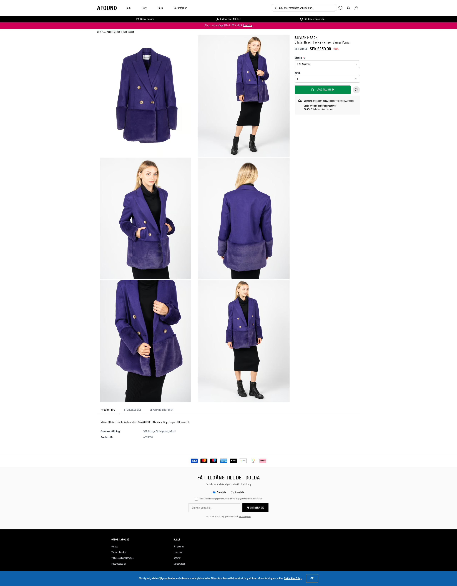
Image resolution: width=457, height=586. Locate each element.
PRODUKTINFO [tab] (108, 409)
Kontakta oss (179, 563)
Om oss (114, 546)
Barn (160, 8)
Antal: (297, 73)
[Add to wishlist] (356, 89)
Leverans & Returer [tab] (161, 409)
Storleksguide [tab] (133, 409)
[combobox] (304, 8)
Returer (177, 558)
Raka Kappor (128, 31)
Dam (128, 8)
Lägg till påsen (325, 89)
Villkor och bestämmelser (122, 558)
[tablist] (137, 411)
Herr (144, 8)
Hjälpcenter (179, 546)
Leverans (178, 552)
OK (311, 578)
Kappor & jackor (113, 31)
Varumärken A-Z (118, 552)
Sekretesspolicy (245, 516)
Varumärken (180, 8)
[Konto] (348, 8)
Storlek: (300, 58)
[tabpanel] (228, 430)
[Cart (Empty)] (356, 8)
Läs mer (330, 109)
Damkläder (222, 492)
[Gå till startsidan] (107, 8)
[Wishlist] (340, 8)
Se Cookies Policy (293, 578)
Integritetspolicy (118, 563)
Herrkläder (240, 492)
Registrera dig (255, 507)
